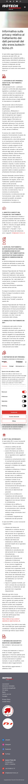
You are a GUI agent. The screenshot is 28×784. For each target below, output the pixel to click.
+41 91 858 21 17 (10, 768)
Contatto (4, 696)
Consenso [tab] (4, 366)
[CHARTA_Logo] (7, 718)
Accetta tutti (14, 412)
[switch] (24, 396)
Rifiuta (14, 421)
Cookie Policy (6, 701)
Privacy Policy (6, 699)
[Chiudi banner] (25, 362)
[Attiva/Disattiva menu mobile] (25, 7)
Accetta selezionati (14, 416)
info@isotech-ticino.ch (18, 233)
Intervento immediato (8, 686)
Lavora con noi (6, 694)
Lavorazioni (5, 684)
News (3, 692)
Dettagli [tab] (11, 366)
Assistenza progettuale (8, 688)
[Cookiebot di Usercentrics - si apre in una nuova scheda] (16, 362)
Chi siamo (5, 690)
